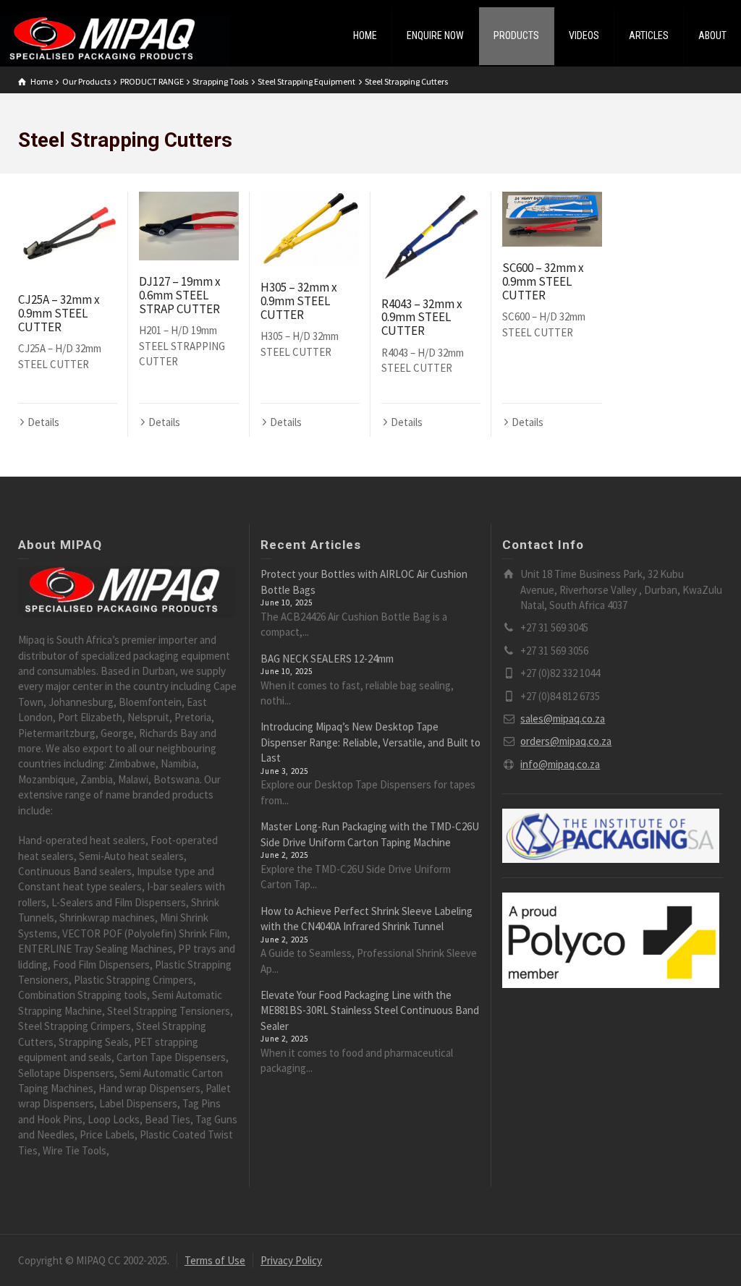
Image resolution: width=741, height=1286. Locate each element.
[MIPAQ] (114, 40)
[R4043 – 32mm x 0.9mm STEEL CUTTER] (430, 237)
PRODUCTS (516, 35)
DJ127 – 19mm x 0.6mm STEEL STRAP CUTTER (180, 294)
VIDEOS (584, 35)
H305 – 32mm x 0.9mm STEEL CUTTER (299, 300)
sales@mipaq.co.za (562, 718)
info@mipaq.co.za (560, 764)
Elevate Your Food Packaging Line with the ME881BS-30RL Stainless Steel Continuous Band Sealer (370, 1010)
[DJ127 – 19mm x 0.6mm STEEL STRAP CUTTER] (188, 226)
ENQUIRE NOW (435, 35)
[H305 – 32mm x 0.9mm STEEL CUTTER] (310, 229)
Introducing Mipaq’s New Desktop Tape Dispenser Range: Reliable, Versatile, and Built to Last (370, 742)
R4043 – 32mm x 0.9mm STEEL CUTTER (421, 317)
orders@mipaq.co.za (565, 741)
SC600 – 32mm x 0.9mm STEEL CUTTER (543, 281)
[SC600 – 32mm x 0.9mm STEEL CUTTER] (551, 219)
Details (43, 422)
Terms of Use (215, 1260)
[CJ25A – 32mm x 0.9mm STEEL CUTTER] (67, 235)
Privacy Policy (291, 1260)
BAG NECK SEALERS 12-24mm (327, 658)
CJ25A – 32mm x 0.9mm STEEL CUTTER (59, 312)
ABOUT (712, 35)
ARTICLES (649, 35)
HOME (365, 35)
